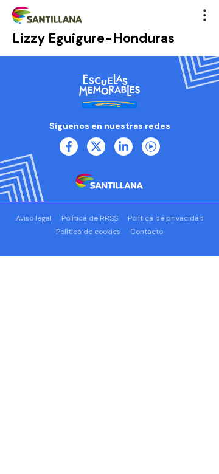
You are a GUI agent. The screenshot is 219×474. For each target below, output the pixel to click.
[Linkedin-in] (123, 146)
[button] (205, 15)
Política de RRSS (89, 218)
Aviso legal (34, 218)
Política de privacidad (166, 218)
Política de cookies (88, 231)
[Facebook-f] (69, 146)
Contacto (146, 231)
